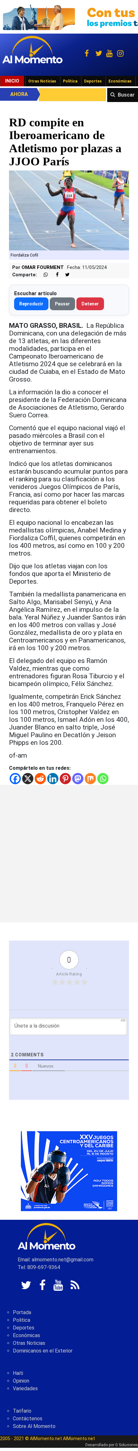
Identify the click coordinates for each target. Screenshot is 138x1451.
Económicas (120, 81)
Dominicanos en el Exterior (43, 1351)
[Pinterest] (65, 778)
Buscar (126, 95)
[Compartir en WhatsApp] (43, 275)
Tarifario (22, 1411)
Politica (21, 1320)
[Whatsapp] (102, 778)
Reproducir (31, 303)
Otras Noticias (42, 81)
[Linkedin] (52, 778)
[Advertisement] (69, 853)
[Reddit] (40, 778)
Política (70, 81)
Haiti (18, 1373)
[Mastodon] (77, 778)
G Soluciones (126, 1445)
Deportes (93, 81)
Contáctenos (27, 1419)
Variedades (25, 1388)
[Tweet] (65, 275)
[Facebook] (15, 778)
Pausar (62, 303)
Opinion (21, 1381)
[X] (27, 778)
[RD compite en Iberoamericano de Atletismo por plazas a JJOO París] (69, 210)
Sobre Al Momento (34, 1426)
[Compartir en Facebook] (54, 275)
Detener (90, 303)
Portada (22, 1312)
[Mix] (90, 778)
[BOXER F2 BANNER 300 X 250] (69, 1171)
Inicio (12, 81)
